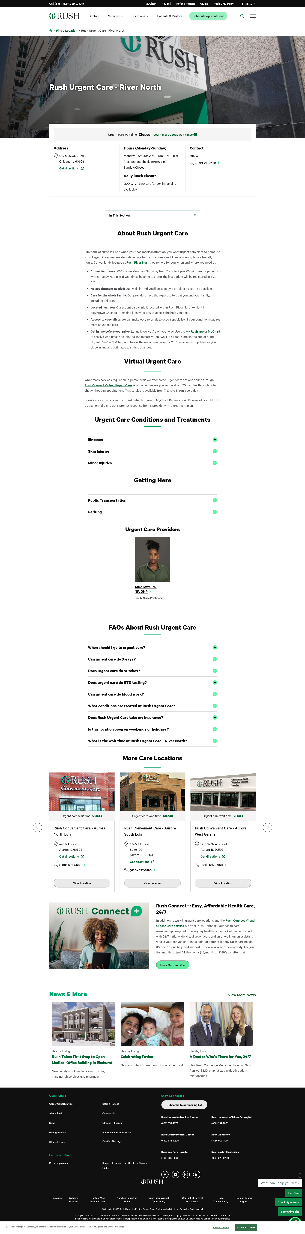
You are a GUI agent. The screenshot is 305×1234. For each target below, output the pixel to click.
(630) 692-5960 (212, 865)
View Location (82, 883)
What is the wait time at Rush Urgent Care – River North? (137, 740)
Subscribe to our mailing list (184, 1105)
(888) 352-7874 (169, 1123)
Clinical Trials (57, 1142)
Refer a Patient (185, 3)
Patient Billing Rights (244, 1199)
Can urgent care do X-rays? (112, 659)
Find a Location (66, 30)
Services (113, 16)
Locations (138, 16)
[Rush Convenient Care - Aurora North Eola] (82, 791)
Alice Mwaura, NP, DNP (146, 589)
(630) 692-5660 (70, 865)
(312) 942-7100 (219, 1140)
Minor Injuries (100, 462)
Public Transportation (107, 500)
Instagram (186, 1174)
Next (267, 827)
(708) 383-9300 (170, 1158)
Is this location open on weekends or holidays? (128, 729)
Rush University (224, 3)
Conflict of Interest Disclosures (192, 1199)
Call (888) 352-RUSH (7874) (66, 3)
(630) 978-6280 (220, 1158)
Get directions (69, 168)
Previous (37, 827)
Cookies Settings (111, 1141)
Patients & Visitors (169, 16)
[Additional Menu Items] (253, 16)
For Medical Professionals (116, 1132)
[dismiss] (300, 1204)
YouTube (175, 1174)
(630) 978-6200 (170, 1140)
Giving (204, 3)
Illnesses (95, 439)
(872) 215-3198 (205, 163)
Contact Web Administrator (98, 1199)
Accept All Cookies (246, 1227)
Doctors (94, 16)
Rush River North (138, 262)
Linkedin (196, 1174)
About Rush (55, 1113)
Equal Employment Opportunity (158, 1199)
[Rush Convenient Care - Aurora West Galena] (223, 791)
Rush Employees (58, 1163)
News (52, 1123)
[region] (152, 1227)
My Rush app (195, 331)
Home (51, 32)
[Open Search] (242, 16)
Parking (95, 511)
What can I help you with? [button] (280, 1211)
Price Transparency (220, 1199)
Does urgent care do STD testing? (117, 682)
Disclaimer (56, 1198)
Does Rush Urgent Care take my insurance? (125, 717)
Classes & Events (112, 1123)
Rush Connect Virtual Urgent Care (108, 385)
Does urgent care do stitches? (114, 670)
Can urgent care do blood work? (116, 694)
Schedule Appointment (208, 16)
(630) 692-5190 (141, 870)
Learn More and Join (173, 965)
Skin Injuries (99, 451)
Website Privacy (73, 1199)
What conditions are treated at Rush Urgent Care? (131, 705)
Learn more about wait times (173, 134)
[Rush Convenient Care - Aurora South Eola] (152, 791)
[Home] (152, 1185)
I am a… (247, 3)
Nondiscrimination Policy (127, 1199)
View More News (242, 994)
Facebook (165, 1174)
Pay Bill (166, 3)
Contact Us (108, 1113)
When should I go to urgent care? (116, 647)
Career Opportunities (61, 1103)
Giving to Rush (57, 1132)
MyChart (150, 3)
